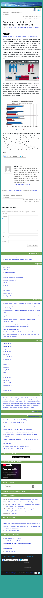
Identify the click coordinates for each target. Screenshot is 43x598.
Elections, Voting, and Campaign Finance (13, 277)
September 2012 (8, 390)
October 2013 (7, 359)
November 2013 (8, 356)
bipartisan (33, 398)
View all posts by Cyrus (22, 184)
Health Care (6, 285)
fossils (16, 401)
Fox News (20, 401)
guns (11, 403)
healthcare (15, 403)
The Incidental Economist (36, 416)
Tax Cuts (29, 407)
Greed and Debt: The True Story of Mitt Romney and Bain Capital (19, 521)
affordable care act (6, 398)
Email (3, 238)
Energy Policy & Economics (10, 280)
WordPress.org (27, 567)
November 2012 (8, 385)
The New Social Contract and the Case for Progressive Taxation (18, 259)
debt (17, 399)
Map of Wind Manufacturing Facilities (12, 540)
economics (28, 399)
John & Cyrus (13, 513)
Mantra (28, 573)
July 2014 (6, 349)
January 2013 (7, 380)
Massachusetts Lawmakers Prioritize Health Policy (15, 419)
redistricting (19, 190)
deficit (20, 399)
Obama (11, 405)
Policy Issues (7, 290)
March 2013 (7, 375)
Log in (25, 559)
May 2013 (6, 369)
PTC (30, 405)
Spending (20, 407)
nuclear (7, 405)
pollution (26, 405)
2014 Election (7, 269)
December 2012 (7, 382)
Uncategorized (7, 295)
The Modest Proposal (12, 5)
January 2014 (7, 354)
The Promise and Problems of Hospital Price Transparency (17, 448)
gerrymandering (10, 190)
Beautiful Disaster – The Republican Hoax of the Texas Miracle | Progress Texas (22, 303)
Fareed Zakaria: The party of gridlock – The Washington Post (18, 324)
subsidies (24, 407)
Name (3, 233)
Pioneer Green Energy (9, 546)
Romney (10, 407)
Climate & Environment (9, 272)
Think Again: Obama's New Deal (11, 530)
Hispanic (20, 403)
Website (4, 241)
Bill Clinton (27, 398)
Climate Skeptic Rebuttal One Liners (12, 538)
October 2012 (7, 388)
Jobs (36, 403)
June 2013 (6, 367)
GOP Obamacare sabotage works (11, 329)
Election (32, 399)
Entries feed (26, 562)
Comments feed (27, 565)
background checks (20, 398)
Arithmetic (13, 398)
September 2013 (8, 362)
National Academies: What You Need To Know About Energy (17, 543)
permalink (34, 190)
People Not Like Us (8, 288)
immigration (25, 403)
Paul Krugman (38, 411)
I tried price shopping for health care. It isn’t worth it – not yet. (19, 432)
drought (24, 399)
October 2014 (7, 343)
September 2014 (8, 346)
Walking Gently (7, 443)
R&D (32, 405)
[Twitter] (38, 10)
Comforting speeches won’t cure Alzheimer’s (14, 422)
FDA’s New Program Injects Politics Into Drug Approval (16, 446)
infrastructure (31, 403)
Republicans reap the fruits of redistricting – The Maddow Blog (20, 36)
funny (24, 401)
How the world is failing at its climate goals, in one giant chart (18, 331)
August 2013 (7, 364)
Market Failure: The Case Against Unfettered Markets (16, 257)
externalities (11, 401)
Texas (32, 407)
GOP (3, 403)
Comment (4, 217)
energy (36, 399)
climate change (8, 399)
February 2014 (7, 351)
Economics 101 (7, 275)
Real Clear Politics (8, 548)
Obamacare (15, 405)
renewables (5, 407)
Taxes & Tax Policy (8, 293)
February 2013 (7, 377)
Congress (14, 399)
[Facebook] (34, 10)
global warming (36, 401)
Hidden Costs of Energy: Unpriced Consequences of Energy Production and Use (22, 523)
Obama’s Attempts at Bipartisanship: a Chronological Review (23, 499)
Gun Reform (7, 282)
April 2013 (6, 372)
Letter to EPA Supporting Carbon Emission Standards (16, 326)
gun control (7, 403)
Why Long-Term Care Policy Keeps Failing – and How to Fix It (18, 429)
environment (5, 401)
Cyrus (6, 27)
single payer (15, 407)
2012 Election (21, 27)
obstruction (21, 405)
